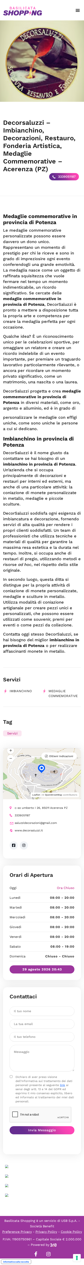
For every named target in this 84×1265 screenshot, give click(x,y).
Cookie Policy (71, 1232)
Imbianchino (21, 691)
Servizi (12, 733)
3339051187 (66, 177)
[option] (42, 61)
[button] (77, 10)
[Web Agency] (53, 1245)
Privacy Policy (46, 1232)
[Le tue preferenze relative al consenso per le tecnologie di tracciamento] (77, 1258)
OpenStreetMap (53, 795)
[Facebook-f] (35, 1254)
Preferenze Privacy (17, 1232)
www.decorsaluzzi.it (29, 830)
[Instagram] (48, 1254)
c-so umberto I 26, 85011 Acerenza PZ (41, 807)
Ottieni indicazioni (61, 756)
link (62, 1085)
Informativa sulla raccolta (16, 1262)
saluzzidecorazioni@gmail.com (36, 822)
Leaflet (36, 795)
